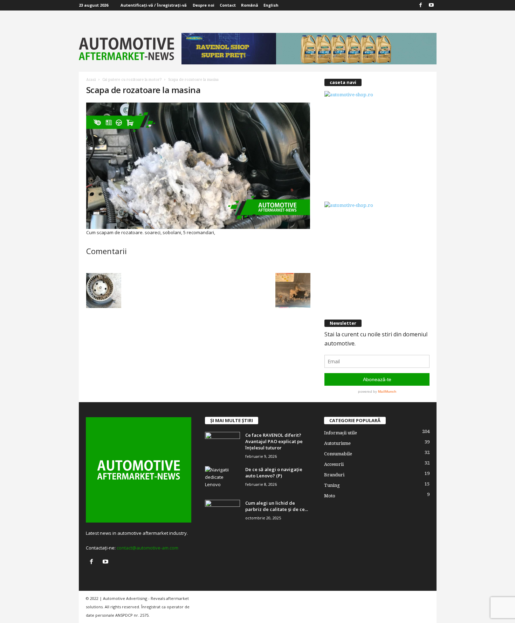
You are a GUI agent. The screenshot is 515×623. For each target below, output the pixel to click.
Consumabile (338, 453)
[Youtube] (431, 5)
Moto (329, 495)
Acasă (91, 80)
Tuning (332, 485)
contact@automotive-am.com (147, 548)
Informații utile (340, 432)
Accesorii (334, 464)
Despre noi (203, 5)
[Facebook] (421, 5)
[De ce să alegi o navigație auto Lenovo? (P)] (222, 479)
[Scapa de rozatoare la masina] (198, 166)
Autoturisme (337, 443)
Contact (228, 5)
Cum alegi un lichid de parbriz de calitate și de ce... (276, 506)
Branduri (334, 474)
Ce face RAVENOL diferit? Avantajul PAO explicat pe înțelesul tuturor (274, 441)
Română (249, 5)
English (271, 5)
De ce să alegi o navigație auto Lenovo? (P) (273, 472)
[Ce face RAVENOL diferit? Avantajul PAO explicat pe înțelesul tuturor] (222, 445)
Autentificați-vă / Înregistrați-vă (154, 5)
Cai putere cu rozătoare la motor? (132, 80)
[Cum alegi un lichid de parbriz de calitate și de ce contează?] (222, 513)
